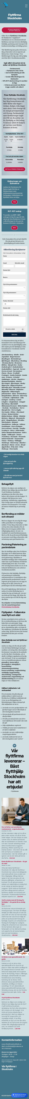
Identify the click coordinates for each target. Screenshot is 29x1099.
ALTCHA (22, 331)
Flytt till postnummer (9, 292)
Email (5, 263)
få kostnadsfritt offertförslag (14, 30)
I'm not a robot (10, 329)
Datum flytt (6, 270)
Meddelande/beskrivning (11, 315)
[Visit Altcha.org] (22, 329)
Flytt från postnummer (10, 284)
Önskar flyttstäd (8, 301)
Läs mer (12, 858)
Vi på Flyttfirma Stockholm (11, 997)
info (14, 228)
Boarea (5, 277)
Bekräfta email (19, 263)
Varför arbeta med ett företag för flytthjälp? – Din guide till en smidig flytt (13, 902)
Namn (5, 256)
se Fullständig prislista (14, 169)
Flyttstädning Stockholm (10, 607)
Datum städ (6, 308)
